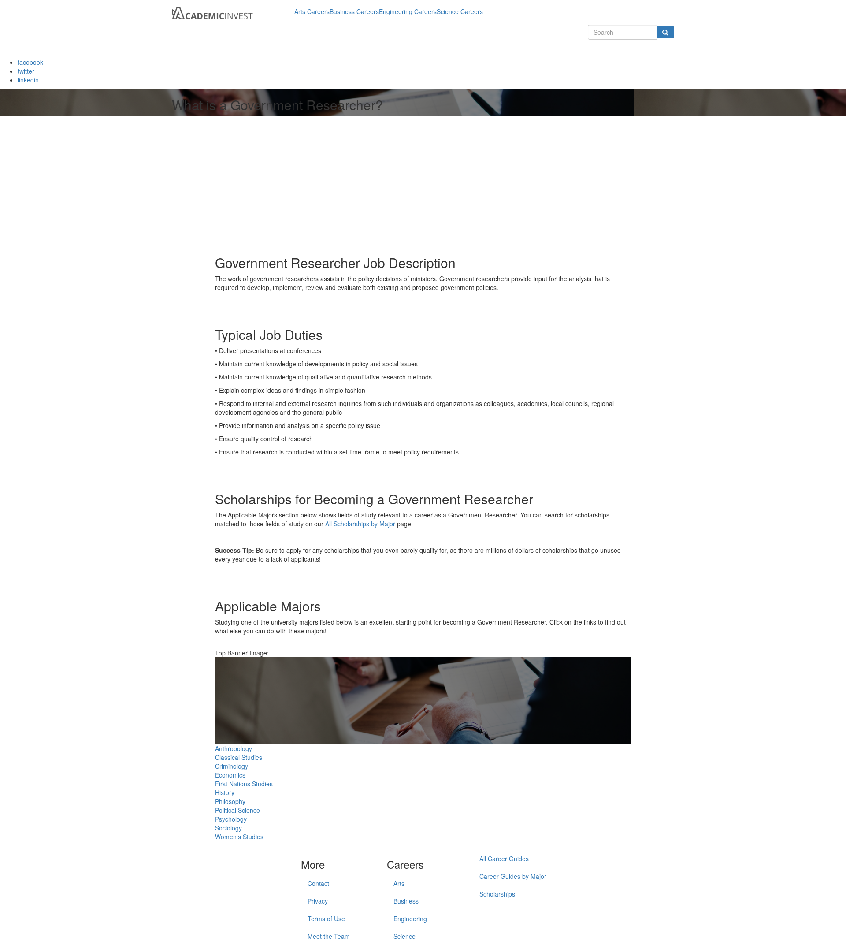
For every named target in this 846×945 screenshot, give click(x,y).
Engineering (410, 918)
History (224, 792)
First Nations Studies (244, 783)
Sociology (228, 827)
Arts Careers (312, 11)
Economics (230, 774)
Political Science (237, 810)
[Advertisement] (289, 184)
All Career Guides (504, 858)
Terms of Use (326, 918)
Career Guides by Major (512, 876)
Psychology (231, 819)
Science (404, 936)
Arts (398, 883)
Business (406, 901)
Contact (318, 883)
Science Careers (460, 11)
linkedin (28, 79)
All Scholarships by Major (360, 523)
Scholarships (497, 893)
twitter (26, 71)
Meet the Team (329, 936)
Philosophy (230, 801)
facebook (30, 62)
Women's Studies (239, 836)
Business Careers (354, 11)
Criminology (231, 766)
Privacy (318, 901)
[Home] (229, 11)
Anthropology (233, 748)
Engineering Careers (408, 11)
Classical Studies (238, 757)
